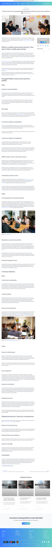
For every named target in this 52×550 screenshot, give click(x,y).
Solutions (10, 3)
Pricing (14, 3)
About (3, 532)
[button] (41, 46)
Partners (18, 3)
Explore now (36, 0)
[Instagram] (46, 542)
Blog (29, 532)
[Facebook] (42, 542)
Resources (23, 3)
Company (28, 3)
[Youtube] (48, 542)
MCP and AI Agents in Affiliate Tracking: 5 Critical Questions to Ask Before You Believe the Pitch (9, 499)
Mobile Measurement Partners (8, 465)
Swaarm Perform (17, 532)
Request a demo (45, 532)
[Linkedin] (44, 542)
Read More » (5, 506)
